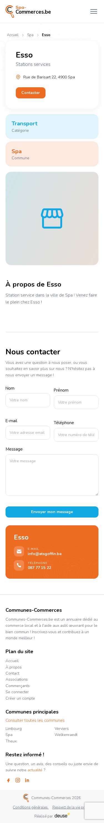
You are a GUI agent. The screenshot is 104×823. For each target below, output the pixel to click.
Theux (11, 741)
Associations (17, 679)
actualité (34, 770)
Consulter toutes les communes (35, 720)
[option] (52, 218)
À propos (14, 667)
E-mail (11, 421)
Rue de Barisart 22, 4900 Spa (49, 77)
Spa (30, 35)
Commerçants (18, 685)
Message (14, 449)
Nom (10, 388)
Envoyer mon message (52, 511)
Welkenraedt (66, 734)
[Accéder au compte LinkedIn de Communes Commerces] (27, 780)
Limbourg (14, 728)
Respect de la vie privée (71, 807)
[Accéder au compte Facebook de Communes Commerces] (8, 780)
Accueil (13, 35)
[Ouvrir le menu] (93, 11)
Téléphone (64, 423)
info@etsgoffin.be (45, 554)
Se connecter (17, 692)
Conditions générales (31, 807)
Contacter (30, 92)
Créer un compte (20, 698)
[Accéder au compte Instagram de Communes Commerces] (18, 780)
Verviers (62, 728)
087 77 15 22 (39, 568)
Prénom (61, 390)
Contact (12, 673)
